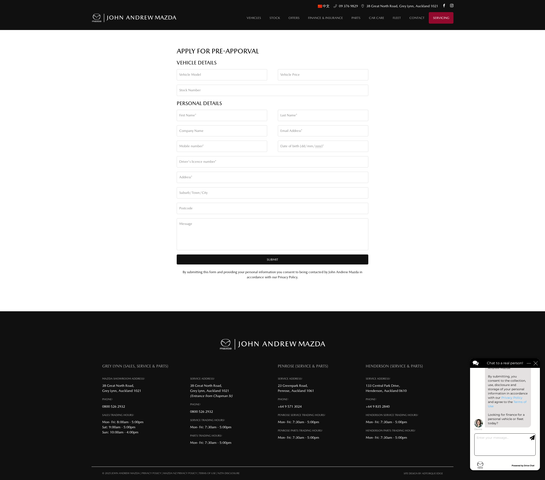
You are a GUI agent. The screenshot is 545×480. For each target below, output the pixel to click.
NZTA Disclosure (229, 473)
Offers (294, 18)
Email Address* (291, 131)
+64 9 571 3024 (290, 406)
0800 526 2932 (113, 406)
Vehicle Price (290, 75)
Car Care (376, 18)
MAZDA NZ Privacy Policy (180, 473)
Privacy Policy (151, 473)
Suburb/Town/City (193, 193)
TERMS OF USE (207, 473)
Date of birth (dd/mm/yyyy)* (302, 146)
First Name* (187, 115)
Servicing (441, 18)
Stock (275, 18)
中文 (326, 6)
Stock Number (190, 90)
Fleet (397, 18)
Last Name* (288, 115)
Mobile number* (191, 146)
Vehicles (254, 18)
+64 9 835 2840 (378, 406)
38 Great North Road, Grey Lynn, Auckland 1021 (402, 6)
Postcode (186, 208)
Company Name (191, 131)
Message (185, 224)
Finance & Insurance (325, 18)
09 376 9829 (348, 6)
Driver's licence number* (197, 162)
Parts (355, 18)
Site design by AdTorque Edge (423, 473)
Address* (185, 177)
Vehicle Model (190, 75)
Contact (417, 18)
